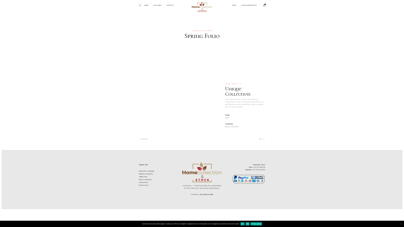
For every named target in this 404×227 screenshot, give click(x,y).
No (248, 224)
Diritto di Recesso (145, 179)
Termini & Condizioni (146, 174)
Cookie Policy (143, 182)
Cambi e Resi (143, 177)
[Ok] (401, 224)
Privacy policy (256, 224)
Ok (242, 224)
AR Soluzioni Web (206, 194)
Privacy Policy (144, 185)
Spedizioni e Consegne (146, 171)
